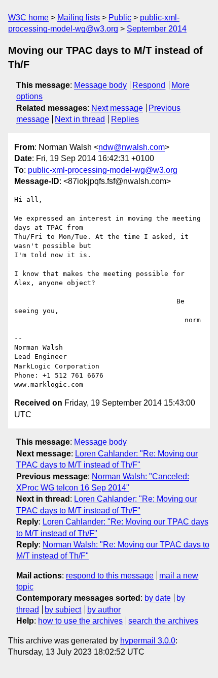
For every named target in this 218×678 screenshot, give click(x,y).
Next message (117, 108)
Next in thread (80, 119)
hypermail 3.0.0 (147, 640)
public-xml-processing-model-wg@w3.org (102, 170)
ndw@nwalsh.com (131, 147)
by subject (63, 609)
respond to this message (110, 575)
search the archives (163, 621)
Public (119, 17)
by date (157, 598)
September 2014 (157, 28)
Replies (125, 119)
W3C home (28, 17)
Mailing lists (78, 17)
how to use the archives (80, 621)
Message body (100, 85)
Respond (148, 85)
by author (104, 609)
